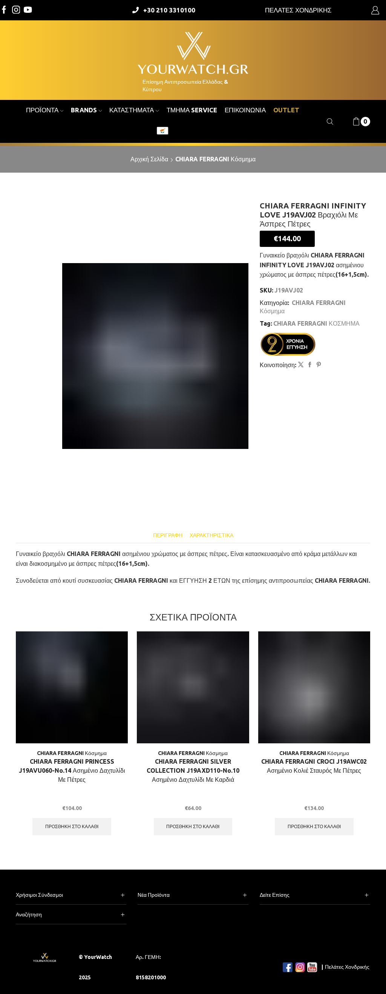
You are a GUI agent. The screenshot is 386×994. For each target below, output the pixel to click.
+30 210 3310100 (169, 10)
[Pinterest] (317, 365)
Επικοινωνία (245, 109)
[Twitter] (28, 10)
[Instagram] (16, 10)
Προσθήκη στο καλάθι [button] (71, 826)
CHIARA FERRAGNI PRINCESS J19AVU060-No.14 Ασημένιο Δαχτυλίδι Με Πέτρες (72, 770)
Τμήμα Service (192, 109)
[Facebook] (4, 10)
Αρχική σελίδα (149, 159)
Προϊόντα (42, 109)
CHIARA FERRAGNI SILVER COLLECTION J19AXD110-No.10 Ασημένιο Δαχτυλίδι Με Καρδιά (193, 770)
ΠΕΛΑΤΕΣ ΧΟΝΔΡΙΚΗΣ (298, 10)
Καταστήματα (131, 109)
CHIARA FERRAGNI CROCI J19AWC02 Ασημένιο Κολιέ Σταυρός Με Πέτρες (314, 766)
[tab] (167, 535)
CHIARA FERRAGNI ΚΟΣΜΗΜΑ (316, 323)
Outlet (286, 109)
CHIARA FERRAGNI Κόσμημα (215, 159)
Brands (84, 109)
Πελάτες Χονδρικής (347, 967)
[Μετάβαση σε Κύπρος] (162, 131)
